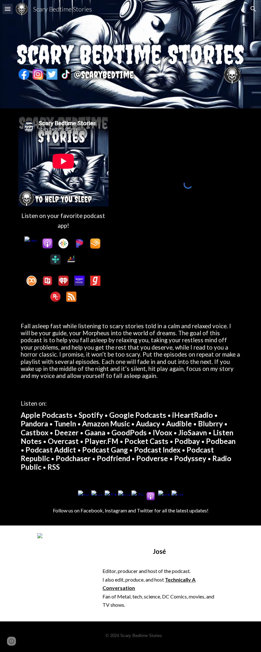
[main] (63, 220)
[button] (7, 9)
